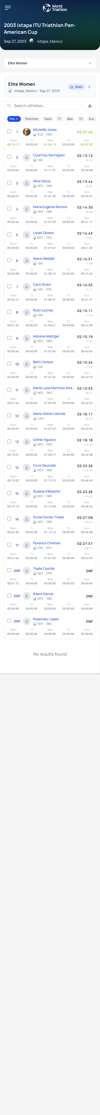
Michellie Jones (45, 129)
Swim (48, 119)
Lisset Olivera (43, 232)
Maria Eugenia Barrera (50, 206)
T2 (81, 119)
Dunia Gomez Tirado (48, 517)
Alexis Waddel (43, 258)
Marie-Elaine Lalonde (49, 413)
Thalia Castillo (44, 568)
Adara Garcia (43, 593)
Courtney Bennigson (49, 155)
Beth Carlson (43, 362)
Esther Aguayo (44, 439)
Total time (31, 119)
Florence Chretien (47, 543)
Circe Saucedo (44, 465)
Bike (70, 119)
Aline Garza (41, 181)
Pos (12, 119)
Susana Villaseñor (46, 491)
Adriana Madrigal (46, 336)
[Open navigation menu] (8, 8)
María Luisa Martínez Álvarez (54, 388)
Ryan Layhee (43, 310)
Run (91, 119)
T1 (59, 119)
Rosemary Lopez (46, 619)
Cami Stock (42, 284)
